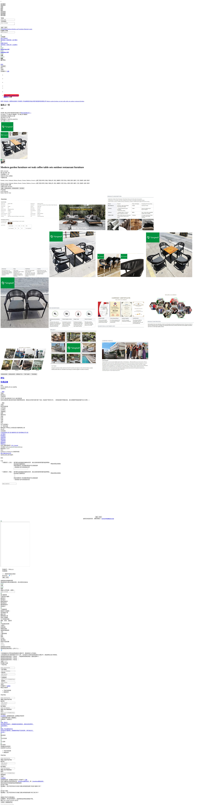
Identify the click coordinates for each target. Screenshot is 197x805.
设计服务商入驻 (14, 432)
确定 (2, 27)
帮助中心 (6, 97)
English (3, 30)
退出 (2, 68)
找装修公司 (7, 82)
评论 (2, 378)
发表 (2, 393)
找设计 (6, 78)
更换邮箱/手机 (9, 802)
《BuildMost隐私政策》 (38, 781)
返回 (2, 661)
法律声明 (3, 440)
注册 (8, 71)
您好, (2, 64)
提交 (2, 643)
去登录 (2, 802)
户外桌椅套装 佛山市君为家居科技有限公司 (34, 101)
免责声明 (3, 437)
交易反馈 (4, 382)
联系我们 (3, 435)
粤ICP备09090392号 (6, 453)
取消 (6, 27)
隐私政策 (3, 442)
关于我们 (3, 434)
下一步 (2, 645)
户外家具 (19, 101)
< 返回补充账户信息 (5, 717)
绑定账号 (14, 717)
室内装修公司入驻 (23, 432)
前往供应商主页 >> (26, 112)
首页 (5, 75)
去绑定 (8, 686)
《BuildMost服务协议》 (23, 781)
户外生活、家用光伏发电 (10, 101)
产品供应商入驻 (5, 432)
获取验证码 (3, 676)
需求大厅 (7, 91)
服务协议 (3, 439)
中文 (6, 30)
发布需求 (3, 66)
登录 (2, 69)
